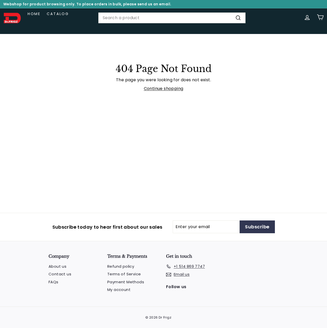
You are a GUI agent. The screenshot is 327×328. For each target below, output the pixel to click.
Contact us (60, 274)
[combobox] (172, 18)
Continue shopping (163, 88)
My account (119, 289)
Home (34, 13)
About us (57, 266)
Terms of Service (124, 274)
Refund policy (120, 266)
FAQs (54, 282)
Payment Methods (125, 282)
